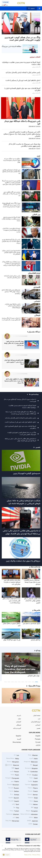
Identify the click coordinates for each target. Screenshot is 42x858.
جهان (19, 718)
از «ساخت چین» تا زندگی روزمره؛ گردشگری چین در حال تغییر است (11, 319)
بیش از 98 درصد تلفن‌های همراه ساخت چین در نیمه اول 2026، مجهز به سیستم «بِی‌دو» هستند (11, 205)
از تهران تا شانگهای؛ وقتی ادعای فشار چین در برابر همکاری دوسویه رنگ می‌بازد (14, 381)
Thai (16, 808)
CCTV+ (38, 745)
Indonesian (29, 814)
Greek (33, 798)
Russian (14, 788)
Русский (37, 742)
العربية (19, 739)
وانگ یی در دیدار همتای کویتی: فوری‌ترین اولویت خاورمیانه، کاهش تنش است (21, 433)
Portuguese (12, 778)
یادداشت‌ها (35, 567)
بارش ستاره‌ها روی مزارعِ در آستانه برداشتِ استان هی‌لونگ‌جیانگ (12, 305)
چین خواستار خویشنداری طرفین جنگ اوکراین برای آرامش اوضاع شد (11, 171)
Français (37, 739)
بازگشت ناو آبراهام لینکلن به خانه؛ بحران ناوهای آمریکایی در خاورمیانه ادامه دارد (23, 502)
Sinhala (14, 794)
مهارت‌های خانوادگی (33, 676)
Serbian (14, 791)
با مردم (19, 715)
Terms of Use (27, 854)
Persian (14, 771)
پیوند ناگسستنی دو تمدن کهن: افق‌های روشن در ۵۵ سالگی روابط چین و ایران (14, 343)
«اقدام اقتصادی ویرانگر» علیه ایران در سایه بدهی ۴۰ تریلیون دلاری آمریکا (14, 362)
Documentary (17, 742)
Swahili (14, 801)
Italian (33, 817)
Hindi (34, 808)
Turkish (14, 811)
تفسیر (38, 728)
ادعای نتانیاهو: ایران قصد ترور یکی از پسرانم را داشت (20, 422)
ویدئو (38, 650)
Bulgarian (31, 768)
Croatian (32, 775)
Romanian (13, 784)
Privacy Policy (36, 854)
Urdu (16, 817)
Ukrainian (12, 814)
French (33, 791)
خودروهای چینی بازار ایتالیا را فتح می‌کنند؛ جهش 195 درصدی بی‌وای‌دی (11, 291)
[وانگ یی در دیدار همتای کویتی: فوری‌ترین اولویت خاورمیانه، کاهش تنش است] (21, 23)
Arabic (33, 758)
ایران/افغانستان (35, 722)
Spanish (14, 798)
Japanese (32, 821)
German (33, 794)
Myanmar (12, 765)
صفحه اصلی (36, 715)
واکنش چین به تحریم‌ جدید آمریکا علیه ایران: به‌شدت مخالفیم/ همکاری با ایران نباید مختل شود (11, 182)
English (38, 736)
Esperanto (31, 784)
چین (39, 718)
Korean (33, 824)
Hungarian (32, 811)
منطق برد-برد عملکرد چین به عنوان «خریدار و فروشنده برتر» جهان (11, 160)
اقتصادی (18, 722)
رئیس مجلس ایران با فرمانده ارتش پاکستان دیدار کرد (12, 276)
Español (18, 736)
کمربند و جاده (17, 728)
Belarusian (31, 762)
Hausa (34, 801)
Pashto (15, 781)
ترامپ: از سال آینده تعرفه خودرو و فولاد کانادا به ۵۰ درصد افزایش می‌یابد (11, 241)
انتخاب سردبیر (35, 57)
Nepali (15, 768)
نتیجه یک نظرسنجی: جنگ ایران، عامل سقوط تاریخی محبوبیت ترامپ (11, 230)
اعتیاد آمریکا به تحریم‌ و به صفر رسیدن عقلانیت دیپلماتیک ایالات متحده (11, 219)
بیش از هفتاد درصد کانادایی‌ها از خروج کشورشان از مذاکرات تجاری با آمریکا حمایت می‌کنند (11, 263)
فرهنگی (18, 725)
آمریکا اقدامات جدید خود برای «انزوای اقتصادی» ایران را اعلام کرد (20, 427)
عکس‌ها (37, 610)
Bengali (34, 765)
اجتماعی (37, 725)
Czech (34, 778)
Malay (12, 758)
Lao (16, 755)
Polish (15, 775)
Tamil (15, 804)
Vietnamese (12, 821)
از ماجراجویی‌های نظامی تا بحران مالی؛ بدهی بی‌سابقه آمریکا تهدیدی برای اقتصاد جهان (20, 439)
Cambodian (33, 771)
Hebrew (33, 804)
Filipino (33, 788)
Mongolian (13, 762)
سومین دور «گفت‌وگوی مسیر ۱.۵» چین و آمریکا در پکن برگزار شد (11, 193)
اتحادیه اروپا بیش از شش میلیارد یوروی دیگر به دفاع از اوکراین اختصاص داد (11, 252)
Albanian (33, 755)
